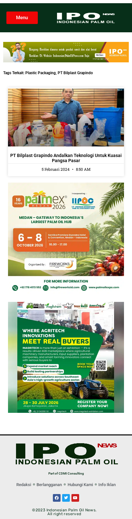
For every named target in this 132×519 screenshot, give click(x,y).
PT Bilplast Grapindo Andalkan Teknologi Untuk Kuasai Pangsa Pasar (66, 158)
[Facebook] (57, 498)
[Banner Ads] (66, 61)
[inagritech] (66, 411)
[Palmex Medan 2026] (66, 292)
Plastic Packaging (40, 73)
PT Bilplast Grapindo (75, 73)
